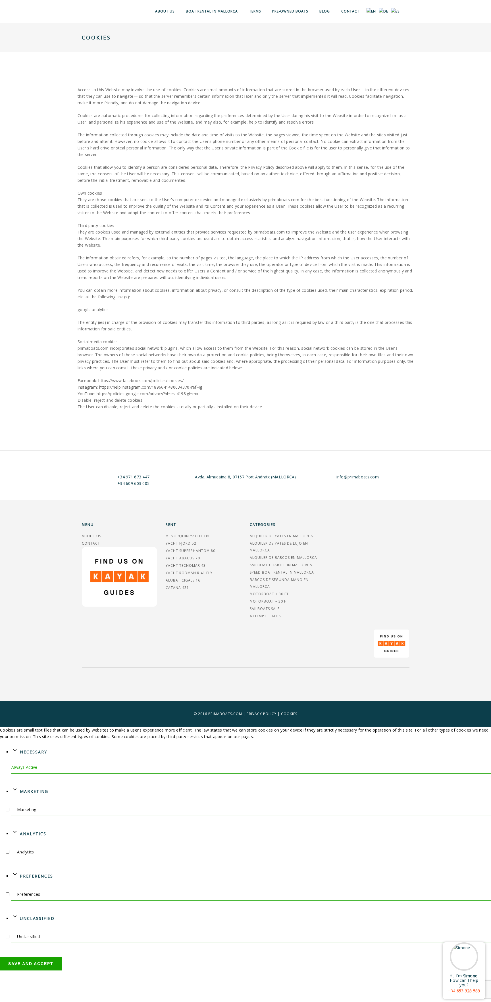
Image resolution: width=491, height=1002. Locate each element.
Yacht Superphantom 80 (190, 550)
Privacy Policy (261, 713)
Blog (324, 11)
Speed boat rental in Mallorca (282, 572)
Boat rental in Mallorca (212, 11)
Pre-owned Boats (290, 11)
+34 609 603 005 (133, 483)
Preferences (36, 876)
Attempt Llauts (265, 616)
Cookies (289, 713)
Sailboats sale (265, 608)
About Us (164, 11)
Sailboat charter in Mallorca (281, 565)
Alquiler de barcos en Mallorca (283, 557)
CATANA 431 (177, 587)
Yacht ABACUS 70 (183, 558)
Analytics (33, 833)
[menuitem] (371, 11)
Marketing (34, 791)
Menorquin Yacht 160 (188, 536)
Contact (350, 11)
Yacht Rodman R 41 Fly (189, 572)
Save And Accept (30, 963)
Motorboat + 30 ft (269, 593)
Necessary (33, 752)
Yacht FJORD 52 (181, 543)
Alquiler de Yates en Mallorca (281, 536)
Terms (255, 11)
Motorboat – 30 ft (269, 601)
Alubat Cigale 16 (183, 580)
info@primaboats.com (357, 477)
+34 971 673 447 (133, 477)
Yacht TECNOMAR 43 (186, 565)
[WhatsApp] (445, 936)
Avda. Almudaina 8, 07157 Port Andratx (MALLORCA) (245, 477)
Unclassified (37, 918)
